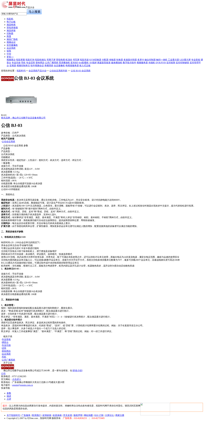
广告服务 (26, 415)
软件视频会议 (37, 65)
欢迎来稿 (57, 415)
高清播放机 (64, 62)
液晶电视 (11, 24)
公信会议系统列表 (58, 70)
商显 (9, 36)
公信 (3, 373)
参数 (9, 393)
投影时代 (21, 70)
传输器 (112, 59)
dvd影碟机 (84, 62)
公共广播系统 (51, 62)
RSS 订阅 (98, 415)
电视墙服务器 (72, 65)
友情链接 (46, 415)
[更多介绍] (77, 370)
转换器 (119, 59)
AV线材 (93, 62)
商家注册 (119, 415)
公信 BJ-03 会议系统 (80, 70)
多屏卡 (140, 59)
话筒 (4, 348)
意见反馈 (67, 415)
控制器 (10, 33)
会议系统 (11, 48)
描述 (9, 396)
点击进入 (16, 379)
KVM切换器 (95, 59)
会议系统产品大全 (37, 70)
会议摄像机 (59, 65)
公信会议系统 (8, 141)
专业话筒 (30, 62)
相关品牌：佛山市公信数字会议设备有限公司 (23, 118)
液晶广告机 (12, 39)
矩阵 (9, 51)
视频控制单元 (23, 65)
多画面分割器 (130, 59)
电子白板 (11, 22)
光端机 (151, 62)
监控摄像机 (12, 45)
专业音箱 (195, 59)
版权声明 (78, 415)
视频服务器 (142, 62)
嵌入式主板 (84, 65)
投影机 (10, 19)
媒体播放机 (116, 62)
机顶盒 (69, 59)
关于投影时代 (13, 415)
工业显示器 (173, 59)
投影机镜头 (40, 59)
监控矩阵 (170, 62)
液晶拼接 (11, 30)
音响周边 (40, 62)
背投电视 (60, 59)
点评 (9, 399)
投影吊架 (84, 59)
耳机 (23, 62)
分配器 (105, 59)
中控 (9, 54)
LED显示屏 (185, 59)
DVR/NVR (161, 62)
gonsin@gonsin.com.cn (22, 385)
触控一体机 (161, 59)
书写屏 (76, 59)
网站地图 (88, 415)
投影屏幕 (20, 59)
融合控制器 (150, 59)
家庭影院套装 (104, 62)
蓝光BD (74, 62)
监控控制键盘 (182, 62)
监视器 (12, 65)
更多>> (10, 57)
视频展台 (11, 59)
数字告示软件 (129, 62)
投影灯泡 (30, 59)
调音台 (5, 342)
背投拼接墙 (12, 27)
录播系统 (48, 65)
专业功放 (16, 62)
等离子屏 (51, 59)
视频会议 (11, 42)
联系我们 (36, 415)
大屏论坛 (109, 415)
